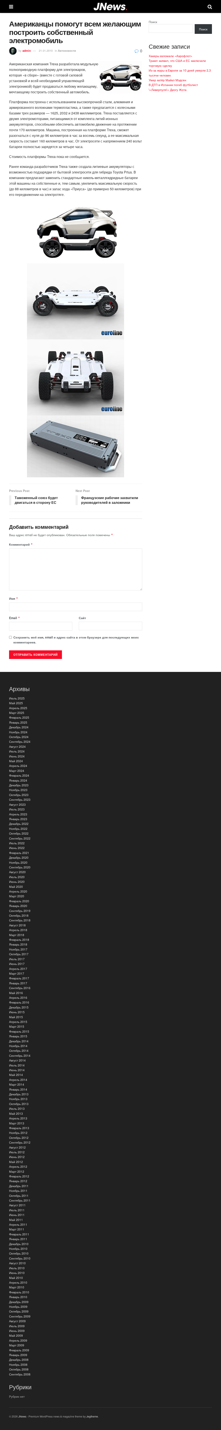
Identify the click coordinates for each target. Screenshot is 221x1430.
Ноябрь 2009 (18, 1306)
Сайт (82, 618)
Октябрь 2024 (18, 737)
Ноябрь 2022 (18, 828)
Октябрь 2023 (18, 795)
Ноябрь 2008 (18, 1364)
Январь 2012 (18, 1181)
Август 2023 (17, 804)
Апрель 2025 (18, 708)
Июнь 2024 (17, 756)
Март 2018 (16, 935)
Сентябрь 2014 (19, 1055)
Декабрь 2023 (18, 785)
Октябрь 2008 (18, 1369)
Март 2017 (16, 973)
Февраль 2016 (19, 1002)
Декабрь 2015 (18, 1007)
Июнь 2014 (17, 1070)
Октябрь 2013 (18, 1104)
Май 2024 (16, 761)
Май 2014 (16, 1074)
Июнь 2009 (17, 1331)
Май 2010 (16, 1277)
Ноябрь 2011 (18, 1190)
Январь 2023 (18, 819)
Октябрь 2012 (18, 1137)
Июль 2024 (17, 751)
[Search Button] (210, 6)
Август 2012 (17, 1147)
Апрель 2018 (18, 930)
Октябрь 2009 (18, 1311)
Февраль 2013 (19, 1128)
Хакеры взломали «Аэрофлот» (170, 56)
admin (26, 50)
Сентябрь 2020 (19, 867)
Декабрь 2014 (18, 1041)
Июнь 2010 (17, 1273)
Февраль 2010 (19, 1292)
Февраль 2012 (19, 1176)
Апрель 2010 (18, 1282)
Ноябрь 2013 (18, 1099)
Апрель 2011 (18, 1224)
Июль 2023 (17, 809)
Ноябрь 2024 (18, 732)
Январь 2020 (18, 906)
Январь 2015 (18, 1036)
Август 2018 (17, 925)
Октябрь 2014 (18, 1050)
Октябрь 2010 (18, 1253)
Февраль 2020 (19, 901)
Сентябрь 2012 (19, 1142)
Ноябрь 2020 (18, 862)
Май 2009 (16, 1335)
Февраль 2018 (19, 939)
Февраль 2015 (19, 1031)
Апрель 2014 (18, 1079)
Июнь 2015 (17, 1012)
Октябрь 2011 (18, 1195)
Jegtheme (92, 1416)
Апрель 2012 (18, 1166)
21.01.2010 (46, 50)
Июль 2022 (17, 843)
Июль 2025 (17, 698)
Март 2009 (16, 1345)
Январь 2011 (18, 1239)
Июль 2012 (17, 1152)
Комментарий (21, 544)
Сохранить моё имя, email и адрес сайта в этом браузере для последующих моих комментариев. (76, 639)
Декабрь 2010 (18, 1244)
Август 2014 (17, 1060)
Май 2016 (16, 993)
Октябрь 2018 (18, 915)
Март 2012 (16, 1171)
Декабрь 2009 (18, 1302)
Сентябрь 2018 (19, 920)
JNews (22, 1416)
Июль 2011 (17, 1210)
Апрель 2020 (18, 891)
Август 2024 (17, 746)
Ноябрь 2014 (18, 1046)
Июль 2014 (17, 1065)
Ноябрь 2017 (18, 949)
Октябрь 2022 (18, 833)
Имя (13, 598)
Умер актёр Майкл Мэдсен (167, 80)
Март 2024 (16, 770)
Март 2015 (16, 1026)
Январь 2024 (18, 780)
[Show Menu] (11, 6)
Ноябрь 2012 (18, 1132)
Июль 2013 (17, 1108)
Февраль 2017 (19, 978)
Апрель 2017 (18, 968)
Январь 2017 (18, 983)
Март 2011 (16, 1229)
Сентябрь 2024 (19, 741)
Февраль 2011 (19, 1234)
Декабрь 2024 (18, 727)
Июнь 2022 (17, 848)
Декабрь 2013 (18, 1094)
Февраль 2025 (19, 717)
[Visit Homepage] (110, 6)
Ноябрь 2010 (18, 1248)
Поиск (153, 22)
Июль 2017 (17, 959)
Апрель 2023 (18, 814)
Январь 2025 (18, 722)
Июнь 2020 (17, 881)
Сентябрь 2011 (19, 1200)
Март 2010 (16, 1287)
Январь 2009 (18, 1355)
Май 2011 (16, 1220)
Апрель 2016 (18, 997)
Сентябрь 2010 (19, 1258)
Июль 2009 (17, 1326)
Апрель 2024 (18, 765)
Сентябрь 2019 (19, 911)
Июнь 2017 (17, 964)
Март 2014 (16, 1084)
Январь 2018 (18, 944)
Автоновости (67, 50)
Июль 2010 (17, 1268)
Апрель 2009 (18, 1340)
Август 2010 (17, 1263)
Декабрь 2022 (18, 823)
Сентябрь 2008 (19, 1374)
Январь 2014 (18, 1089)
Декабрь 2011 (18, 1186)
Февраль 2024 (19, 775)
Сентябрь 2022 (19, 838)
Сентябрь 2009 (19, 1316)
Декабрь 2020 (18, 857)
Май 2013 (16, 1113)
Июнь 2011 (17, 1215)
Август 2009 (17, 1321)
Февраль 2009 (19, 1350)
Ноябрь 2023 (18, 790)
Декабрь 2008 (18, 1359)
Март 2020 (16, 896)
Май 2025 (16, 703)
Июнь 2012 (17, 1157)
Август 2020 (17, 872)
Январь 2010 (18, 1297)
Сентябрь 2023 (19, 799)
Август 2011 (17, 1205)
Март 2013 (16, 1123)
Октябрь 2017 (18, 954)
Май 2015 (16, 1017)
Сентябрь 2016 (19, 988)
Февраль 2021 (19, 853)
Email (14, 618)
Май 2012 (16, 1162)
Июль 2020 (17, 877)
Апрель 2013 (18, 1118)
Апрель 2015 (18, 1021)
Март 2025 (16, 712)
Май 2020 (16, 886)
